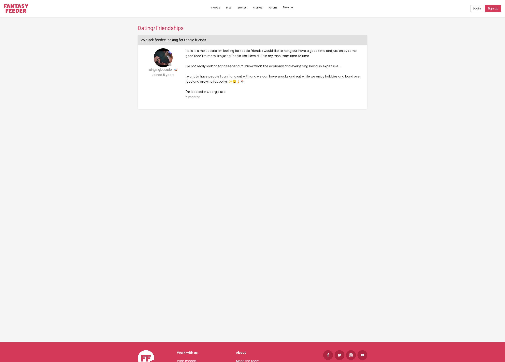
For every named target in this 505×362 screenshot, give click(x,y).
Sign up (492, 8)
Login (477, 8)
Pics (228, 7)
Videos (215, 7)
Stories (242, 7)
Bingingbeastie (161, 69)
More (286, 7)
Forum (273, 7)
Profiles (257, 7)
